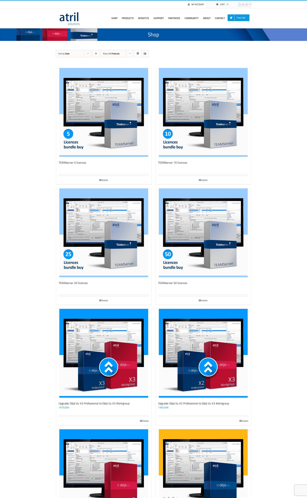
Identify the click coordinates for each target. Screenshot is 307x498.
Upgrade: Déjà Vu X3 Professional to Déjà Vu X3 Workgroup (94, 403)
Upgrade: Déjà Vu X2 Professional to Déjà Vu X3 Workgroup (193, 403)
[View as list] (144, 53)
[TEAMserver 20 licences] (104, 232)
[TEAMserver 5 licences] (104, 112)
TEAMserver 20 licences (73, 283)
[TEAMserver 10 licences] (203, 112)
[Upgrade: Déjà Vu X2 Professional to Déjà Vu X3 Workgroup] (203, 353)
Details (105, 180)
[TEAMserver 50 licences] (203, 232)
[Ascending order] (95, 53)
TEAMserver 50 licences (172, 283)
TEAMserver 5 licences (72, 162)
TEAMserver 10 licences (172, 162)
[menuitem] (240, 18)
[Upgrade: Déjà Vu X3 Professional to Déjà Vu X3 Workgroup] (104, 353)
